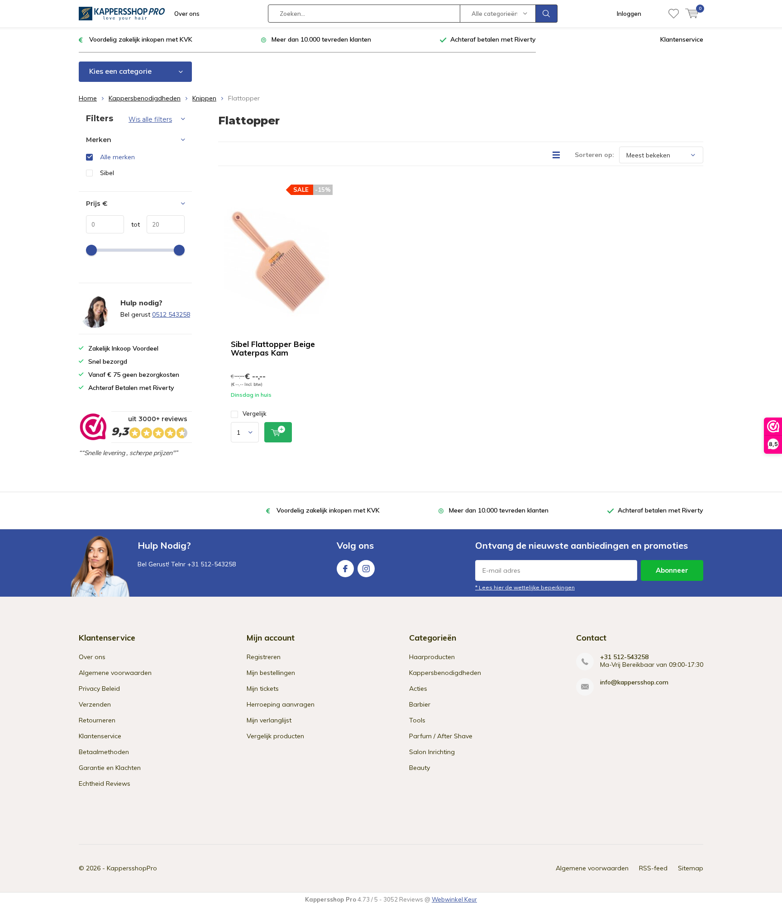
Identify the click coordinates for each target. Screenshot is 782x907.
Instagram (366, 568)
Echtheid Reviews (104, 783)
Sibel (107, 173)
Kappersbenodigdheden (145, 98)
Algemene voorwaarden (115, 673)
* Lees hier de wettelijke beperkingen (525, 587)
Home (88, 98)
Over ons (187, 13)
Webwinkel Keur (454, 899)
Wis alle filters (150, 119)
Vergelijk (255, 413)
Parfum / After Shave (440, 736)
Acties (418, 688)
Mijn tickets (263, 688)
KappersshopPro (132, 868)
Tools (417, 720)
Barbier (419, 704)
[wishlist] (673, 13)
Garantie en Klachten (110, 768)
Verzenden (95, 704)
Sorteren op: (594, 155)
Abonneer (672, 570)
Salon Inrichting (432, 752)
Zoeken (547, 14)
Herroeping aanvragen (281, 704)
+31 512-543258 (624, 657)
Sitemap (690, 868)
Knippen (204, 98)
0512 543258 (171, 314)
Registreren (264, 657)
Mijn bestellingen (271, 673)
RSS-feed (653, 868)
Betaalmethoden (104, 752)
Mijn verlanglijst (269, 720)
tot (132, 224)
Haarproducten (432, 657)
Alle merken (117, 157)
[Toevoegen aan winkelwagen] (278, 432)
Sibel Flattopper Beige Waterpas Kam (273, 348)
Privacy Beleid (99, 688)
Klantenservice (681, 39)
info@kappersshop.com (634, 682)
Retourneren (97, 720)
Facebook (345, 568)
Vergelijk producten (275, 736)
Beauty (419, 768)
